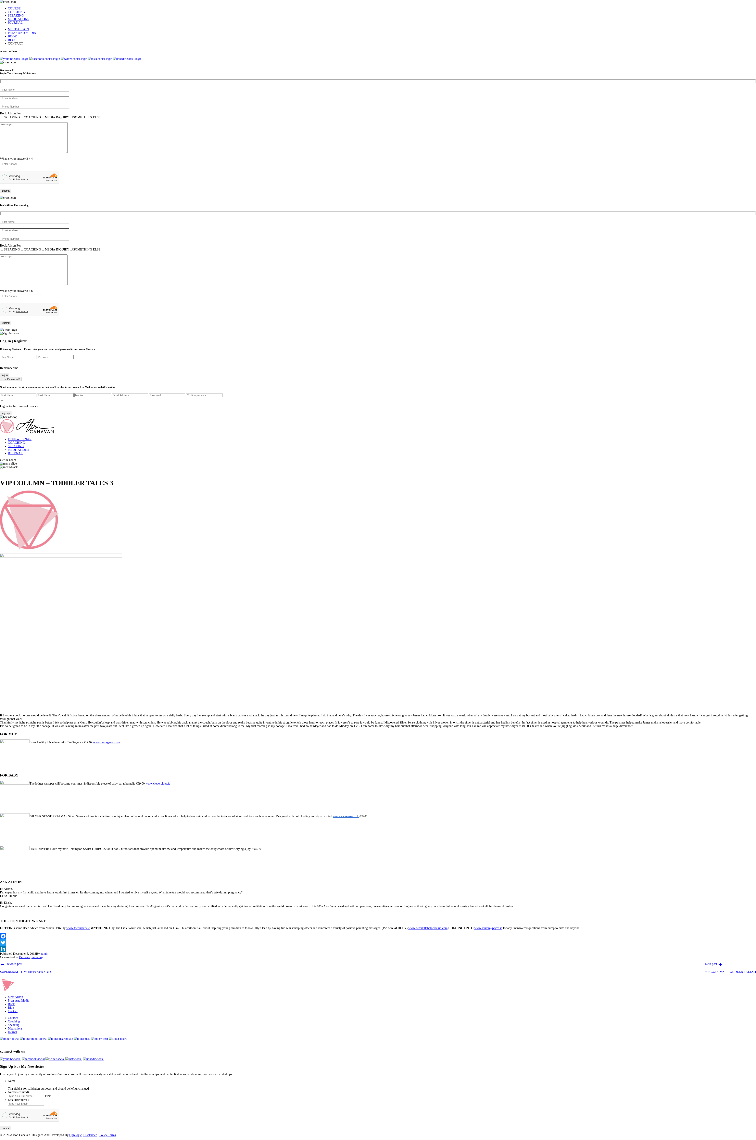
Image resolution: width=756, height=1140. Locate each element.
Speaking (13, 1025)
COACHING (16, 12)
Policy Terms (107, 1135)
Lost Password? (11, 379)
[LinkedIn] (378, 949)
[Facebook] (378, 936)
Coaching (14, 1021)
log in (5, 375)
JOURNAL (15, 22)
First (48, 1095)
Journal (12, 1032)
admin (44, 953)
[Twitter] (378, 942)
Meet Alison (15, 997)
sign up (6, 413)
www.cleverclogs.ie (157, 783)
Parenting (37, 957)
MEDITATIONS (18, 19)
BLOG (12, 40)
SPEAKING (16, 15)
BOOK (12, 36)
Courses (13, 1017)
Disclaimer (90, 1135)
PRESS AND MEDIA (22, 32)
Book (11, 1004)
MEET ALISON (18, 29)
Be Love (24, 957)
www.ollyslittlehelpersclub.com (427, 928)
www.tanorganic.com (106, 742)
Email (18, 1099)
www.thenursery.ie (78, 928)
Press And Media (18, 1000)
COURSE (14, 8)
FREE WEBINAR (20, 439)
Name (11, 1080)
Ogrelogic (75, 1135)
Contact (13, 1011)
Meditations (15, 1028)
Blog (11, 1007)
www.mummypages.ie (488, 928)
